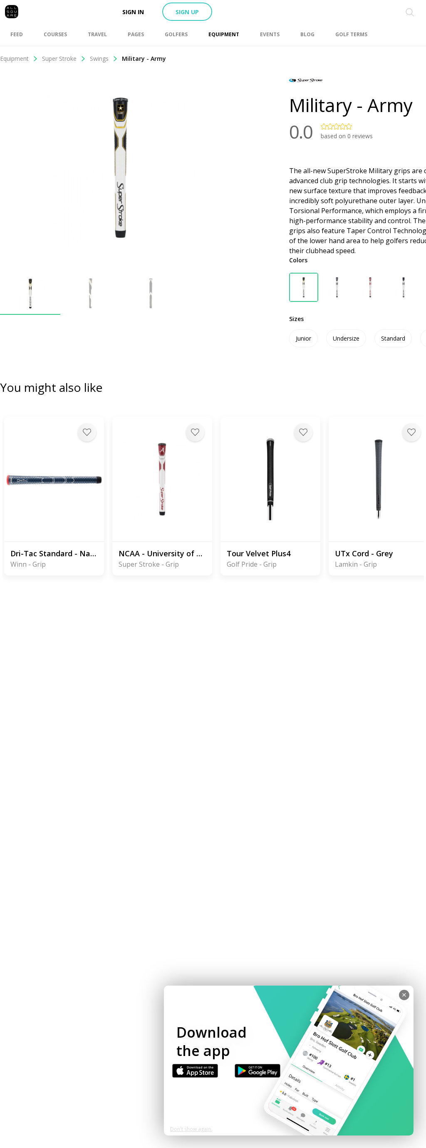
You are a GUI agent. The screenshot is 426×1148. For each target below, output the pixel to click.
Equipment (14, 58)
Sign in (133, 12)
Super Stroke (59, 58)
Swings (99, 58)
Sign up (187, 12)
